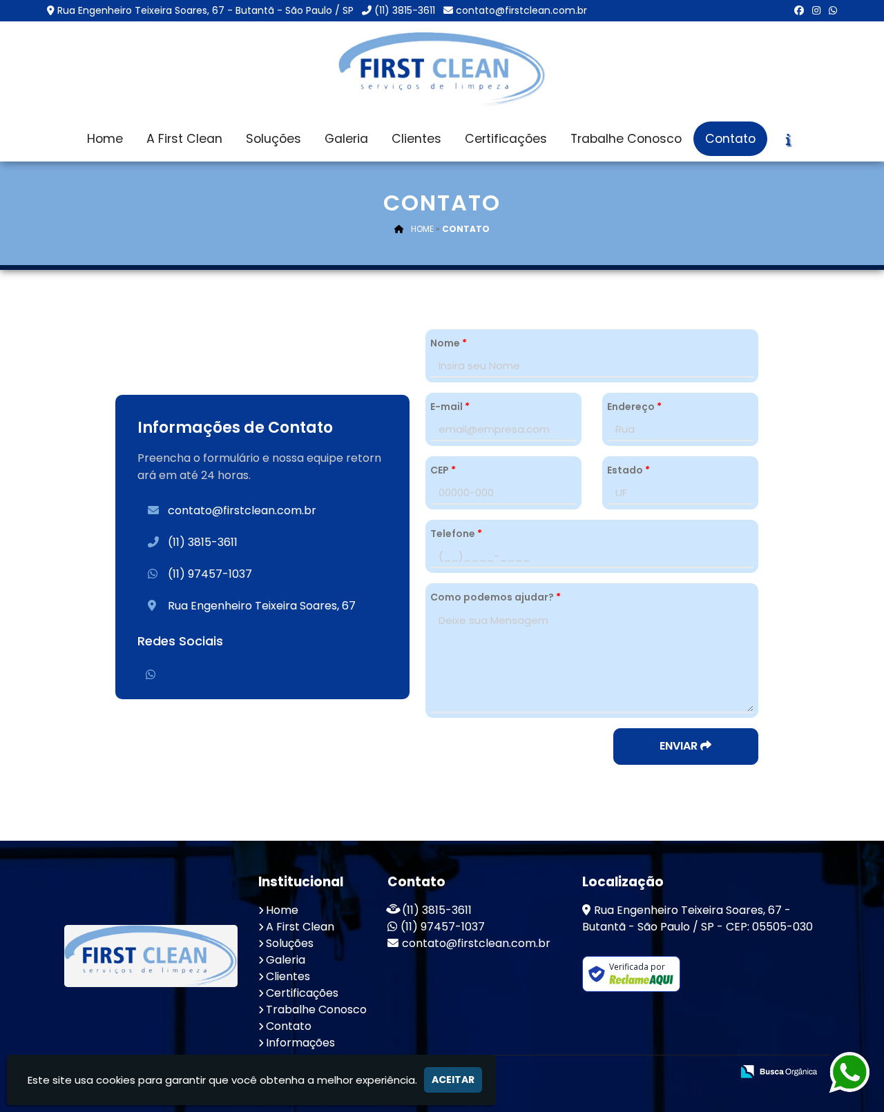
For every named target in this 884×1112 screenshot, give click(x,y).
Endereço (634, 406)
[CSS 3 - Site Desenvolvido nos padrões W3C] (667, 1073)
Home (105, 138)
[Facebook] (799, 10)
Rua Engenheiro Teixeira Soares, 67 (262, 606)
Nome (448, 343)
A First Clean (184, 138)
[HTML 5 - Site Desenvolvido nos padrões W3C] (620, 1073)
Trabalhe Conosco (626, 138)
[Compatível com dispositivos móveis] (715, 1073)
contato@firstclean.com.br (521, 10)
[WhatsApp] (833, 10)
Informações (300, 1043)
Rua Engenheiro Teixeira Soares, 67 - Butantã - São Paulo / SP (205, 10)
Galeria (346, 138)
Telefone (456, 533)
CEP (443, 470)
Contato (730, 138)
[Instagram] (816, 10)
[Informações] (788, 139)
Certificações (506, 138)
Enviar (680, 746)
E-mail (450, 406)
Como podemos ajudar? (495, 597)
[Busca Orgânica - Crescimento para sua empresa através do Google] (778, 1071)
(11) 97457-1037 (210, 574)
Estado (628, 470)
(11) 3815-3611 (404, 10)
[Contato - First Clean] (442, 69)
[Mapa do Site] (583, 1073)
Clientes (416, 138)
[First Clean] (151, 956)
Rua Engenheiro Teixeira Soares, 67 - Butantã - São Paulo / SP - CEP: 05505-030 (697, 918)
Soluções (273, 138)
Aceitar (453, 1079)
